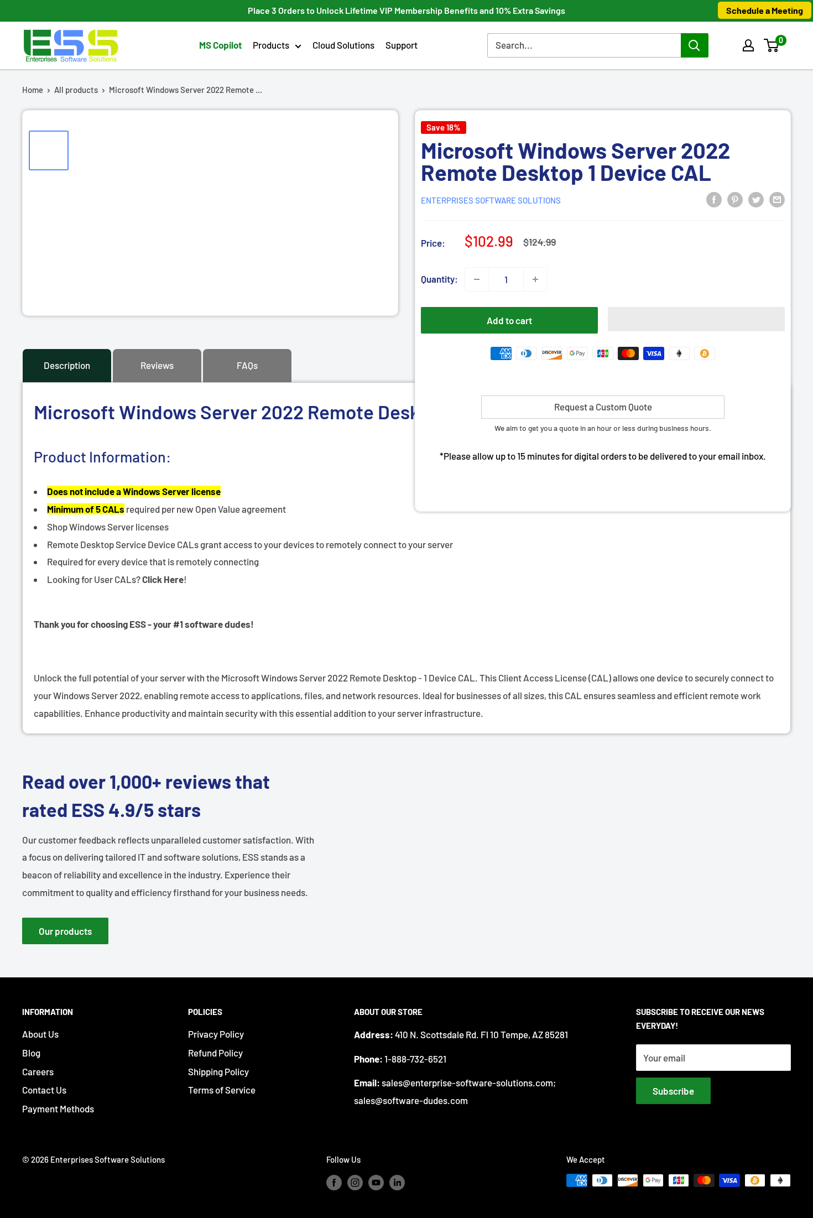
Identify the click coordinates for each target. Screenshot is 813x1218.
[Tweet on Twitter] (756, 199)
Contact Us (44, 1089)
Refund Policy (215, 1052)
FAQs (247, 365)
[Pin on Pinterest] (735, 199)
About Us (40, 1033)
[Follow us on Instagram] (355, 1182)
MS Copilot (220, 44)
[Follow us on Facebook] (334, 1182)
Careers (38, 1071)
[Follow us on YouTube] (376, 1182)
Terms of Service (222, 1089)
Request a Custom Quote (603, 406)
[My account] (748, 45)
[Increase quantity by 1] (535, 279)
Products (271, 44)
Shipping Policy (218, 1071)
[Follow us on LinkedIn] (397, 1182)
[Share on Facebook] (714, 199)
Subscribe (673, 1090)
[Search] (694, 45)
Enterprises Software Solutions (491, 200)
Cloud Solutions (343, 44)
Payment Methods (58, 1108)
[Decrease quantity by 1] (476, 279)
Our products (65, 930)
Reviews (157, 365)
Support (401, 44)
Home (32, 90)
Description (67, 365)
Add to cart (509, 320)
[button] (771, 45)
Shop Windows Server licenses (108, 526)
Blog (31, 1052)
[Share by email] (777, 199)
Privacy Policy (216, 1033)
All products (76, 90)
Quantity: (439, 278)
